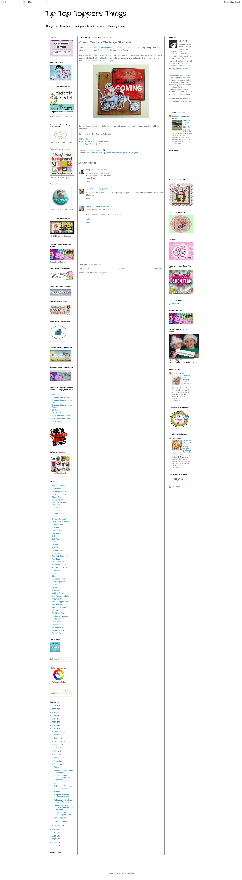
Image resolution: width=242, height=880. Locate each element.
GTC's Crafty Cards (59, 562)
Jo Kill (54, 573)
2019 (54, 712)
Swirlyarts (55, 610)
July (56, 748)
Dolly (54, 536)
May (56, 754)
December (58, 731)
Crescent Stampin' (59, 519)
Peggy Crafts (56, 599)
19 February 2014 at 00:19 (101, 206)
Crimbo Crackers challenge (104, 48)
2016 (54, 722)
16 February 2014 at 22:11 (99, 189)
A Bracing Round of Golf (63, 821)
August (57, 745)
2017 (54, 719)
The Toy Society (58, 619)
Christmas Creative (59, 494)
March (56, 761)
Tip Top (184, 41)
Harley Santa (104, 55)
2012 (54, 833)
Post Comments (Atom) (98, 273)
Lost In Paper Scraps (60, 582)
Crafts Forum (56, 516)
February (57, 764)
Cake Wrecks (57, 489)
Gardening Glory (60, 818)
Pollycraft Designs (58, 605)
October (57, 738)
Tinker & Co (56, 622)
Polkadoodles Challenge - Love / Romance (63, 801)
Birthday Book (57, 395)
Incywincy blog (57, 570)
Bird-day (57, 767)
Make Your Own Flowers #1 (62, 416)
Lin (87, 189)
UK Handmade (57, 627)
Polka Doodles (177, 438)
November (58, 735)
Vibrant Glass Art (58, 630)
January (57, 825)
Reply (88, 181)
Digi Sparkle (56, 533)
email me (188, 101)
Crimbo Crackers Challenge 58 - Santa (63, 814)
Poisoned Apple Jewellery (61, 602)
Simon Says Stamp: (87, 144)
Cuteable (55, 528)
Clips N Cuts (56, 497)
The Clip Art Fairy (58, 613)
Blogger (131, 873)
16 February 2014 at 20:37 (101, 170)
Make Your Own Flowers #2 (62, 419)
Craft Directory (57, 500)
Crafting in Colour (58, 513)
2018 (54, 716)
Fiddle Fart (56, 553)
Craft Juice (56, 511)
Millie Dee (55, 590)
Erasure (55, 548)
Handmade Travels (59, 565)
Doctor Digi (101, 153)
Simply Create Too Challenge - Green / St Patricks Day (63, 807)
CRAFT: (82, 139)
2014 (54, 729)
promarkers (127, 153)
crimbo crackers (91, 153)
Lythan (54, 585)
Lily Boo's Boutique (59, 579)
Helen (88, 206)
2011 (54, 836)
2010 (54, 839)
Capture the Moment (59, 491)
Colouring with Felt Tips (61, 397)
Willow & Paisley (58, 633)
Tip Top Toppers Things (85, 14)
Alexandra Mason (58, 486)
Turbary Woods (57, 625)
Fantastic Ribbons (58, 550)
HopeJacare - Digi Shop (61, 568)
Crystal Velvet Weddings (61, 522)
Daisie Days (56, 531)
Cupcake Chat (57, 525)
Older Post (158, 269)
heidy (88, 170)
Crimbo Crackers (178, 373)
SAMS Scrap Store (59, 607)
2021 (54, 706)
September (58, 741)
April (56, 758)
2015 (54, 725)
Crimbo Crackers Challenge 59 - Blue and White (62, 778)
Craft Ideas (56, 508)
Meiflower (55, 587)
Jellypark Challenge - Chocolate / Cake (62, 796)
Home (121, 269)
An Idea (57, 791)
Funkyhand (56, 559)
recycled (135, 153)
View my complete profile (178, 69)
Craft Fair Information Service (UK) (60, 504)
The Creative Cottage (60, 616)
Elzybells (55, 545)
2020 (54, 709)
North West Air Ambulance (61, 596)
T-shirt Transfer (57, 421)
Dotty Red (55, 539)
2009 (54, 843)
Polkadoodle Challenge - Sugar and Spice (63, 787)
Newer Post (84, 269)
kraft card (119, 153)
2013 (54, 829)
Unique (56, 783)
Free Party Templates (60, 556)
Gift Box (55, 410)
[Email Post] (104, 150)
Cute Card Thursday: (87, 142)
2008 (54, 846)
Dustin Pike (56, 542)
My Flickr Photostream (60, 593)
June (56, 751)
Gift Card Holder (58, 413)
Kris (53, 576)
